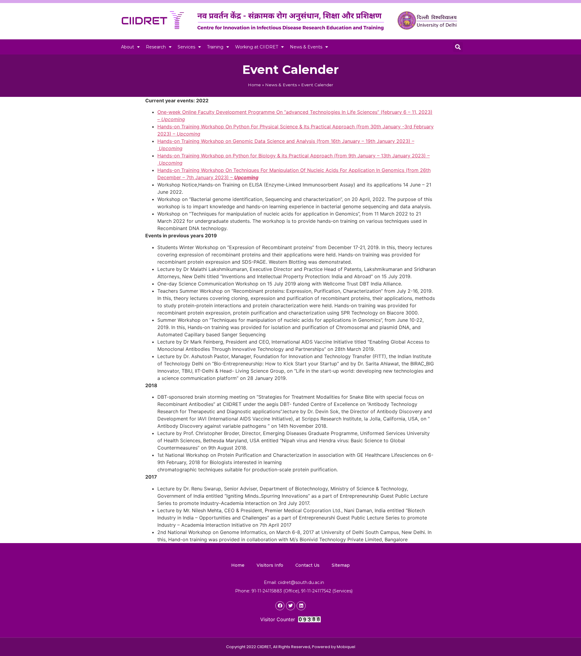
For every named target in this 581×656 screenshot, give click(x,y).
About (127, 47)
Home (254, 84)
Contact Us (307, 565)
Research (156, 47)
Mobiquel (346, 647)
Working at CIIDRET (256, 47)
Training (215, 47)
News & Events (306, 47)
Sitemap (341, 565)
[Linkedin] (301, 605)
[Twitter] (290, 605)
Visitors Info (270, 565)
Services (186, 47)
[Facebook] (279, 605)
